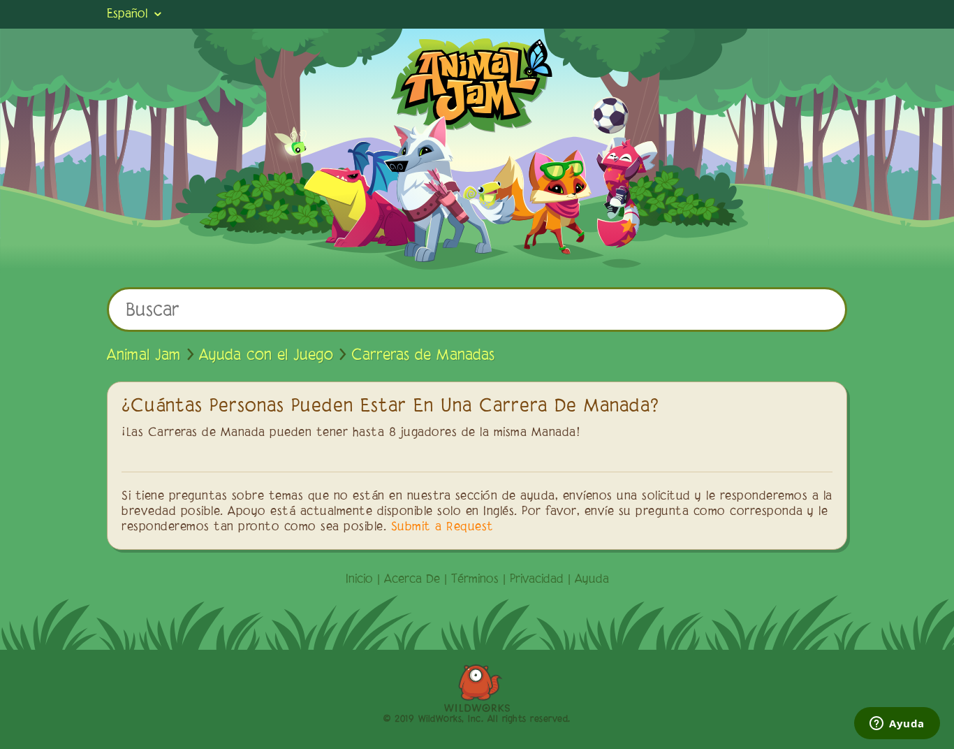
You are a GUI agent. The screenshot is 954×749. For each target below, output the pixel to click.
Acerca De (412, 580)
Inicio (359, 580)
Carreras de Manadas (422, 356)
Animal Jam (144, 356)
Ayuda (592, 580)
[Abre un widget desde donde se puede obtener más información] (897, 724)
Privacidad (537, 580)
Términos (475, 580)
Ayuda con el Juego (266, 356)
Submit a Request (442, 527)
